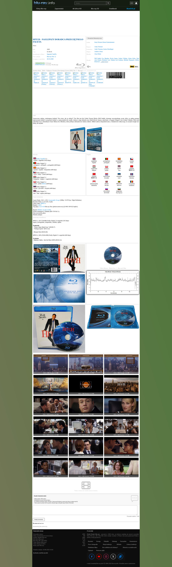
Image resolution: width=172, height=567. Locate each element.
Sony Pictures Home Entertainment (104, 42)
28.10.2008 (50, 59)
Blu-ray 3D (95, 9)
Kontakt (90, 541)
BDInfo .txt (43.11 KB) (44, 210)
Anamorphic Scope (54, 200)
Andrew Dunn (98, 51)
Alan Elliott (97, 54)
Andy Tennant (98, 46)
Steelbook (113, 9)
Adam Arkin (131, 58)
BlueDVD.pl (131, 9)
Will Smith (97, 58)
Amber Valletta (122, 58)
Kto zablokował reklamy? (110, 547)
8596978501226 (40, 64)
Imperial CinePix (52, 54)
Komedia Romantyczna (95, 38)
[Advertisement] (86, 23)
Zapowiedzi (59, 9)
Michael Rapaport (129, 60)
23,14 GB (42, 206)
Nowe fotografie (93, 544)
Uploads (90, 550)
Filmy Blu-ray (41, 9)
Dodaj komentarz (38, 519)
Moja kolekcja (107, 544)
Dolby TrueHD (40, 159)
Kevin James (114, 58)
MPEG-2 (43, 203)
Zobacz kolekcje (131, 544)
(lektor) (44, 183)
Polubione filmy (92, 547)
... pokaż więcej (104, 61)
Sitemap (114, 541)
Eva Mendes (105, 58)
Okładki (106, 541)
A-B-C (40, 205)
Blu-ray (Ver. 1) (51, 56)
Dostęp (98, 541)
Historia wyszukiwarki (130, 547)
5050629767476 (40, 63)
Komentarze (133, 541)
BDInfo (119, 544)
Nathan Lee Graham (117, 60)
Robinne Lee (106, 60)
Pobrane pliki (100, 550)
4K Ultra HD (77, 9)
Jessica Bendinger (108, 49)
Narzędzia (123, 541)
